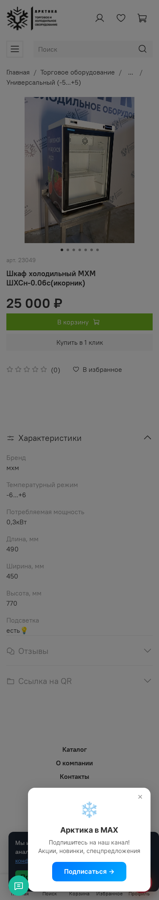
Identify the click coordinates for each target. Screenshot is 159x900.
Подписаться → (89, 871)
